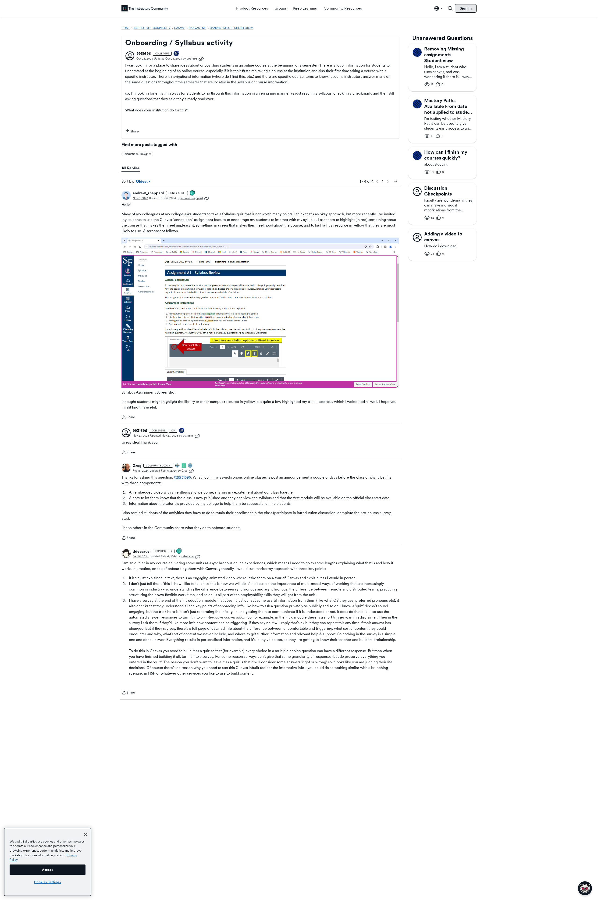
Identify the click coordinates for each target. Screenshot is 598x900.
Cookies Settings (47, 882)
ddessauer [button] (142, 551)
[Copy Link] (201, 59)
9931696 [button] (143, 53)
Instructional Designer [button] (137, 154)
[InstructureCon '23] (190, 466)
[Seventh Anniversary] (176, 54)
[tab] (130, 168)
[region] (47, 862)
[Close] (85, 834)
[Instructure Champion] (177, 466)
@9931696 (182, 477)
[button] (130, 55)
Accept (47, 870)
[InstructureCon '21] (184, 466)
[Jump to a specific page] (395, 181)
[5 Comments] (192, 193)
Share (132, 131)
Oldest (142, 181)
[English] (144, 8)
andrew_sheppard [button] (148, 193)
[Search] (450, 8)
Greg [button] (137, 465)
